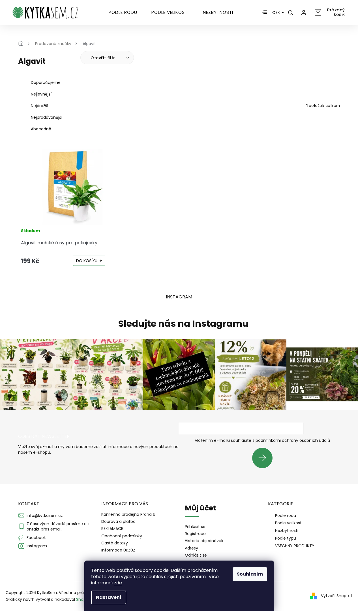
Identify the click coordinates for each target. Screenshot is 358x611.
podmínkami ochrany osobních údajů (293, 440)
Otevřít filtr (103, 58)
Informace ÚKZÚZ (118, 550)
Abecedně (41, 129)
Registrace (195, 533)
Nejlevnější (41, 94)
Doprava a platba (118, 521)
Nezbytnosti (286, 530)
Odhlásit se (196, 555)
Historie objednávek (204, 541)
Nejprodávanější (46, 117)
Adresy (191, 548)
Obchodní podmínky (121, 536)
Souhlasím (250, 574)
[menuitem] (123, 12)
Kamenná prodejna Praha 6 (128, 514)
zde (118, 583)
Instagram (37, 546)
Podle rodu (285, 515)
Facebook (36, 537)
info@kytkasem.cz (45, 515)
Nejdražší (39, 106)
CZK (276, 12)
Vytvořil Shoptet (336, 596)
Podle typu (285, 538)
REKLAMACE (112, 528)
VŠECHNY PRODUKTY (294, 546)
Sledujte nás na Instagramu (183, 323)
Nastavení (108, 597)
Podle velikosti (289, 523)
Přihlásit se (264, 457)
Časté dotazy (114, 543)
